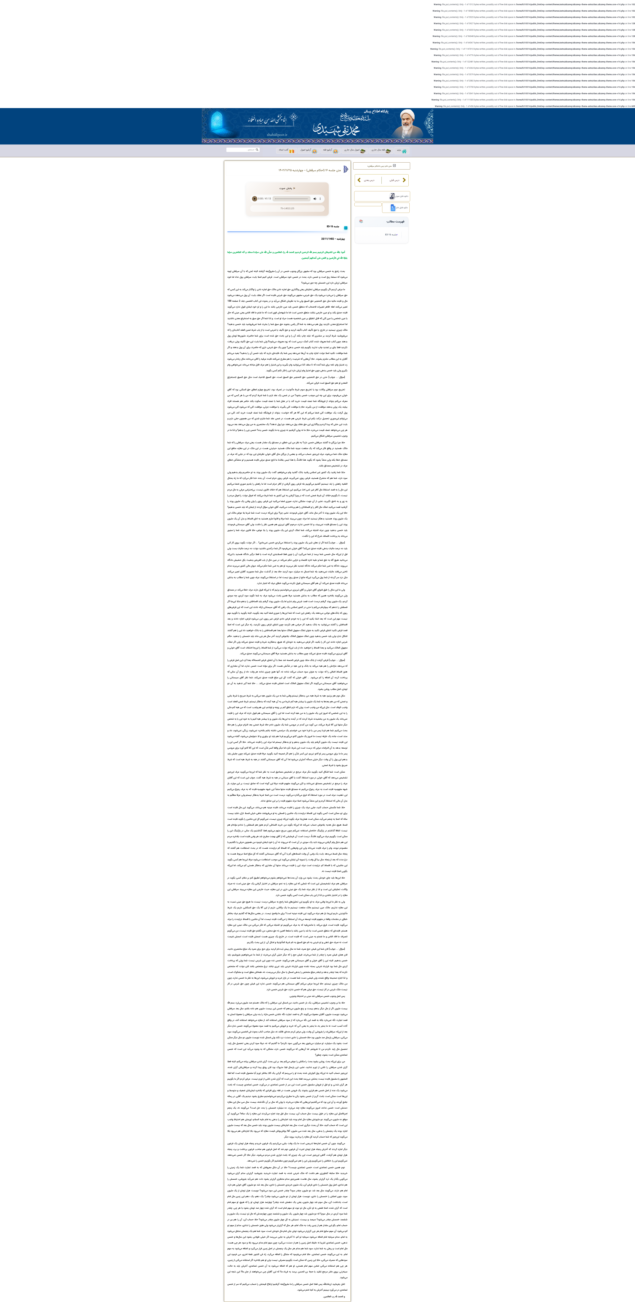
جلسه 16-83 (391, 235)
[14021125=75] (391, 196)
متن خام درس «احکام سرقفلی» (379, 166)
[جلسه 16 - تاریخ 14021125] (392, 207)
